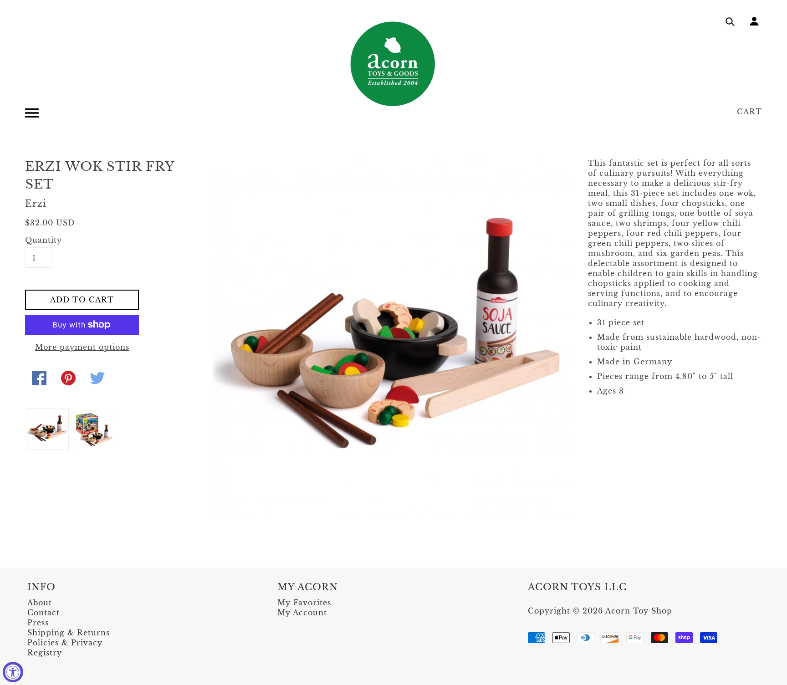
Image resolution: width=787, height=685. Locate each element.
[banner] (393, 64)
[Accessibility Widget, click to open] (13, 672)
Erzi (35, 203)
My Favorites (304, 602)
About (39, 602)
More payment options (82, 347)
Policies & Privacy (64, 642)
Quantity (38, 240)
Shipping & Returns (68, 632)
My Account (302, 612)
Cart (749, 111)
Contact (43, 612)
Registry (44, 652)
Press (38, 622)
